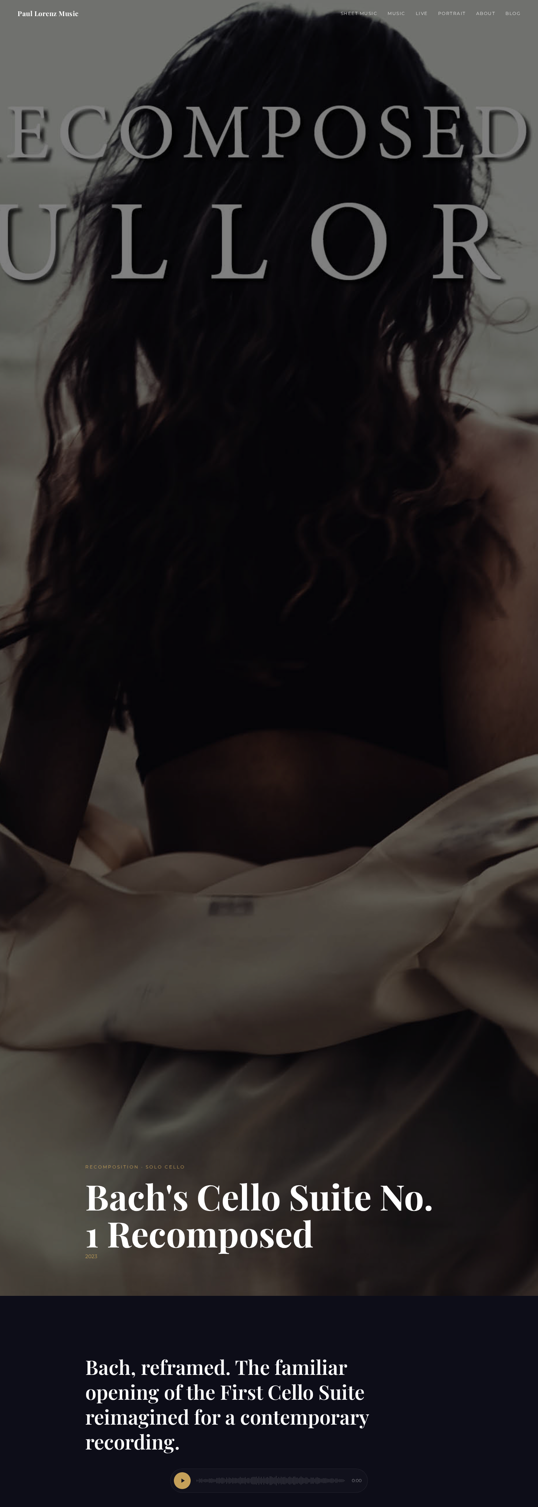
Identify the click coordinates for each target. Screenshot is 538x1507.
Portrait (452, 13)
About (486, 13)
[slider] (271, 1481)
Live (422, 13)
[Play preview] (182, 1480)
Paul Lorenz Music (48, 13)
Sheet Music (359, 13)
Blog (512, 13)
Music (397, 13)
